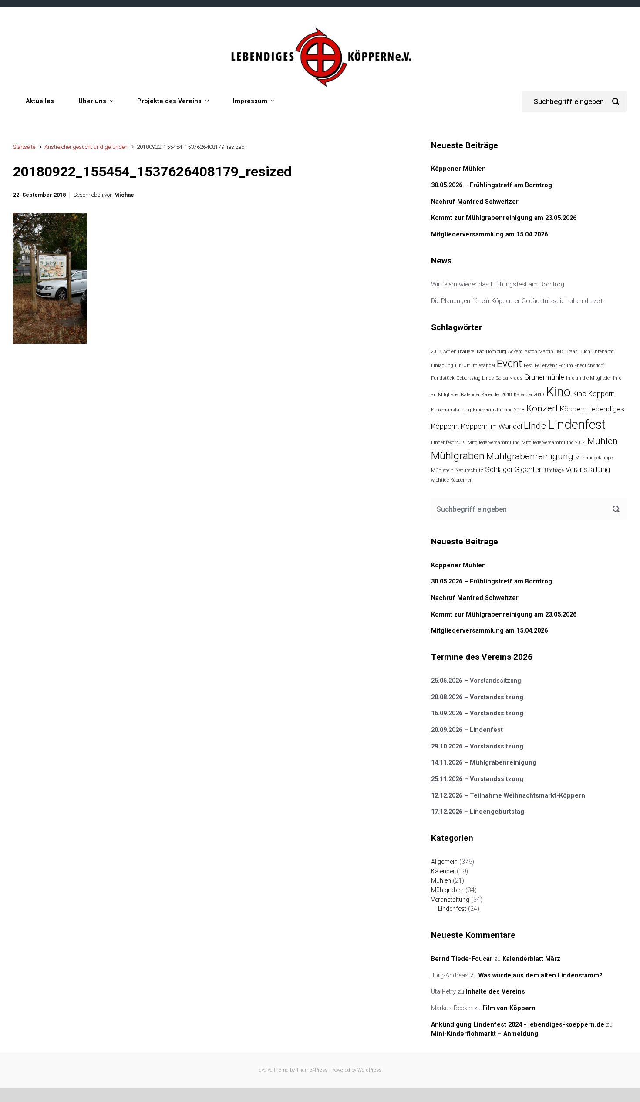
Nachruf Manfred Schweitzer (475, 202)
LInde (535, 426)
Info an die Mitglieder (588, 378)
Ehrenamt (603, 351)
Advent (515, 351)
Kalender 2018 (497, 395)
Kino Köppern (594, 393)
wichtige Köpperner (451, 480)
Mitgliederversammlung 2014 (554, 442)
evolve (266, 1070)
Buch (584, 351)
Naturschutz (469, 470)
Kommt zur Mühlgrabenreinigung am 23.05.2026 (503, 218)
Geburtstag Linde (475, 378)
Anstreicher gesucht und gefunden (86, 147)
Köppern (573, 408)
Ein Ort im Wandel (475, 365)
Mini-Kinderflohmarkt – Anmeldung (484, 1034)
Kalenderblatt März (531, 959)
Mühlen (602, 441)
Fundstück (443, 378)
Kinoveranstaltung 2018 (499, 410)
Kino (558, 391)
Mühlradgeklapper (594, 458)
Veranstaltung (588, 469)
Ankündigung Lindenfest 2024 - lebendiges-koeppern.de (517, 1024)
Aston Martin (539, 351)
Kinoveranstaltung (451, 410)
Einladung (442, 365)
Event (509, 363)
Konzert (542, 408)
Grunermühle (544, 377)
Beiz (559, 351)
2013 (436, 351)
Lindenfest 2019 (448, 442)
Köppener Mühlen (458, 168)
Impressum (250, 101)
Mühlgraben (458, 456)
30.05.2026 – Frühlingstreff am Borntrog (491, 185)
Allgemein (444, 862)
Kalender (470, 395)
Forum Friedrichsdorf (581, 365)
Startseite (24, 147)
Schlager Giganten (514, 469)
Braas (572, 351)
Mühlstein (442, 470)
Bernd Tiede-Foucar (461, 959)
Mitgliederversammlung (494, 442)
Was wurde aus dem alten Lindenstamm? (540, 975)
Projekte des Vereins (169, 101)
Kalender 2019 (529, 395)
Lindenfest (577, 424)
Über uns (92, 101)
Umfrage (554, 470)
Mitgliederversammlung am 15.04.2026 (489, 234)
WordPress (369, 1070)
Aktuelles (40, 101)
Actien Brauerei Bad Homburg (474, 351)
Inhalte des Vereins (495, 991)
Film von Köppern (509, 1008)
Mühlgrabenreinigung (529, 456)
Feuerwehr (546, 365)
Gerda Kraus (508, 378)
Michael (125, 195)
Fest (528, 365)
